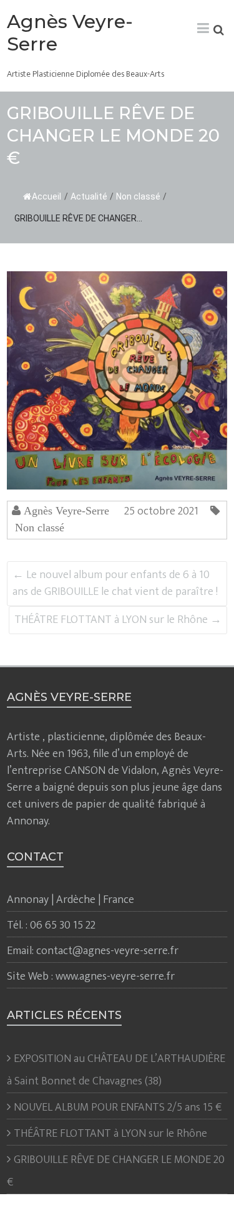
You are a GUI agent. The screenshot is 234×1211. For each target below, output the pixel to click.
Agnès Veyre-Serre (70, 32)
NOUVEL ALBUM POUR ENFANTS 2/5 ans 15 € (118, 1107)
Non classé (138, 196)
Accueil (46, 196)
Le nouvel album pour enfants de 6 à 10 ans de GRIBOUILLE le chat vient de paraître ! (115, 583)
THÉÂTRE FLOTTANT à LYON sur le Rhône (118, 619)
